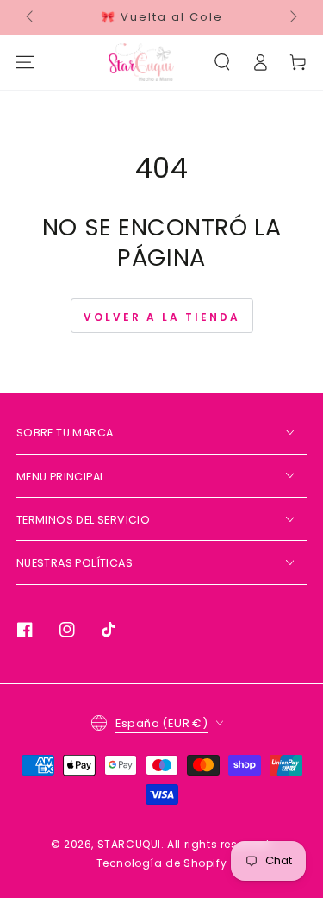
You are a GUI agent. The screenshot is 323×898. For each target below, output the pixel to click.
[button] (222, 62)
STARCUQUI (129, 844)
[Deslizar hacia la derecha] (292, 17)
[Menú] (25, 62)
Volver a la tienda (162, 317)
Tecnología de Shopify (161, 863)
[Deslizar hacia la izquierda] (31, 17)
